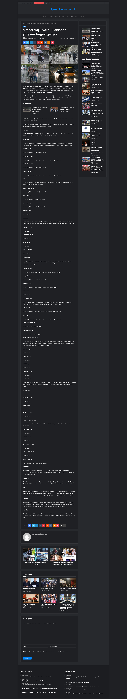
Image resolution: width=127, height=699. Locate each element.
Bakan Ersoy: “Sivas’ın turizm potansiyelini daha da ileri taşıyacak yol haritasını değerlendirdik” (67, 606)
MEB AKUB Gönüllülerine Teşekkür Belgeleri (29, 605)
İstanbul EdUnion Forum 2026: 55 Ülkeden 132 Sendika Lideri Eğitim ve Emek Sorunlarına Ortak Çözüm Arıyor (97, 169)
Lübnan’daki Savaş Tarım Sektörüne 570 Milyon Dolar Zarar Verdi (97, 72)
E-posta (25, 646)
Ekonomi (57, 16)
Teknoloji (70, 16)
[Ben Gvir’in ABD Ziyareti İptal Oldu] (86, 143)
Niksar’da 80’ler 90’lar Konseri (68, 588)
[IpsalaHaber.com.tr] (63, 9)
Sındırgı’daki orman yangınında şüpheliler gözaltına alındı (96, 128)
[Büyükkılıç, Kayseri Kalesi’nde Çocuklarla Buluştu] (54, 109)
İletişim (82, 16)
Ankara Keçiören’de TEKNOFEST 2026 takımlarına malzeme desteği (96, 52)
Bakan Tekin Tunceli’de (47, 588)
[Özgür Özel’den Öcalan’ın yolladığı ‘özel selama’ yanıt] (31, 582)
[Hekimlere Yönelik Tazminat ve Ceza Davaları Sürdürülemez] (27, 109)
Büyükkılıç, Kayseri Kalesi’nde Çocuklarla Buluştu (97, 37)
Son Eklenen (93, 23)
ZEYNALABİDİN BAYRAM (30, 38)
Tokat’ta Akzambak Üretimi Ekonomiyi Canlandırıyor (96, 135)
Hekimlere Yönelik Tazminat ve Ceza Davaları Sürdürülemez (39, 109)
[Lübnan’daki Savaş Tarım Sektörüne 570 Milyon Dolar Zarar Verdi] (86, 72)
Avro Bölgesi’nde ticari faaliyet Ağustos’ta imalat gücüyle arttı (90, 58)
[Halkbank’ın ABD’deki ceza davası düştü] (86, 99)
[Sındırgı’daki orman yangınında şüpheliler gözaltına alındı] (86, 129)
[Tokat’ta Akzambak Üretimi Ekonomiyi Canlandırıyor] (86, 136)
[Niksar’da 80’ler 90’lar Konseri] (68, 582)
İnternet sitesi (53, 646)
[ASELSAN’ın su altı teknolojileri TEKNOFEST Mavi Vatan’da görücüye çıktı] (86, 159)
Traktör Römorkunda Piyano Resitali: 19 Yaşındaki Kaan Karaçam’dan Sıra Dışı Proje (97, 150)
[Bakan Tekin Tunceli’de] (49, 582)
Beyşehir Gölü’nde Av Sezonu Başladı (96, 121)
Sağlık (63, 16)
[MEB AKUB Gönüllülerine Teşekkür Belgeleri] (31, 598)
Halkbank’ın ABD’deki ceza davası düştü (96, 98)
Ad (24, 640)
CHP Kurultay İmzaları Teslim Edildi (49, 605)
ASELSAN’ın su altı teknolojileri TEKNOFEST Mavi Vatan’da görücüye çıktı (97, 160)
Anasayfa (45, 16)
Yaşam (76, 16)
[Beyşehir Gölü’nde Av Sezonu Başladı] (86, 122)
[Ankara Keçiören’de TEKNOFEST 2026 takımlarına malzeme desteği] (86, 51)
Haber (51, 16)
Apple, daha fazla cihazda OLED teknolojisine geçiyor (96, 65)
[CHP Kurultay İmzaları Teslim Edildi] (49, 598)
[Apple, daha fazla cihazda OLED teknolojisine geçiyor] (86, 65)
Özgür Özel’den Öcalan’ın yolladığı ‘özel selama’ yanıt (57, 3)
